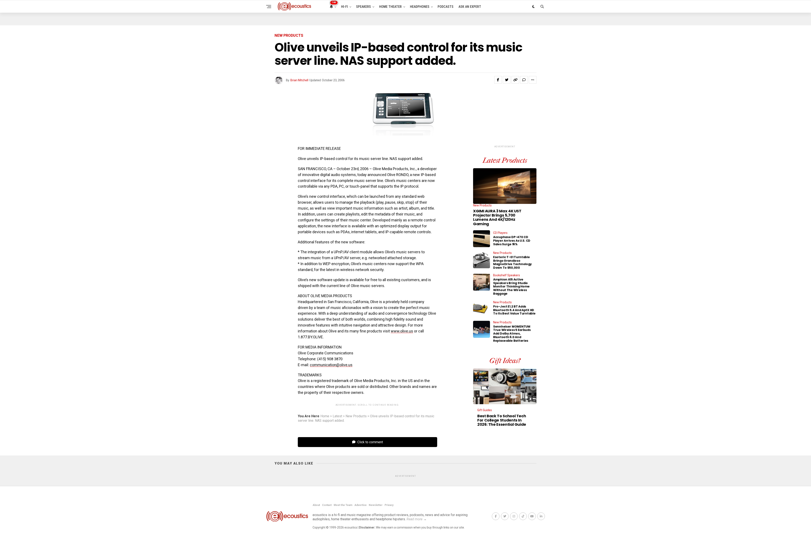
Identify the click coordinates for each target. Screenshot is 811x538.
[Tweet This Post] (506, 80)
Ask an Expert (470, 7)
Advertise (360, 505)
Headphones (419, 7)
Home (324, 416)
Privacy (389, 505)
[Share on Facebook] (498, 80)
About (316, 505)
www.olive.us (402, 331)
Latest (337, 416)
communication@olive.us (331, 365)
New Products (356, 416)
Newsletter (375, 505)
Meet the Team (343, 505)
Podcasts (445, 7)
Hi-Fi (344, 7)
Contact (327, 505)
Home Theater (390, 7)
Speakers (363, 7)
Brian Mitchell (299, 80)
